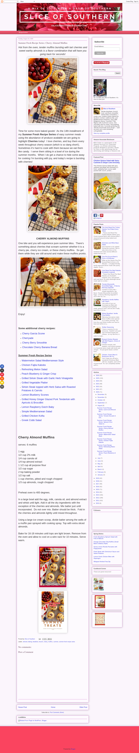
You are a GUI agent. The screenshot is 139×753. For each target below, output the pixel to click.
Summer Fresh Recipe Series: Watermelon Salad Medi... (106, 434)
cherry (45, 641)
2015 (98, 489)
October (100, 400)
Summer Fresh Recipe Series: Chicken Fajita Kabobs (105, 440)
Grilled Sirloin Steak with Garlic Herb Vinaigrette (47, 378)
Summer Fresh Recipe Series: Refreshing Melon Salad (106, 446)
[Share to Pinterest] (51, 639)
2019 (98, 478)
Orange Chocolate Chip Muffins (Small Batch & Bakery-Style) (106, 542)
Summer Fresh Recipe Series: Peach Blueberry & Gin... (106, 452)
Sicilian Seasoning (108, 327)
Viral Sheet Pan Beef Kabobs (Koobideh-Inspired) (111, 271)
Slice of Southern (109, 108)
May (99, 464)
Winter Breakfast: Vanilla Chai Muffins (110, 314)
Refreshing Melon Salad (34, 369)
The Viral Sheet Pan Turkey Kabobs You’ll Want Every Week (111, 229)
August (100, 405)
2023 (98, 384)
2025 (98, 378)
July (99, 458)
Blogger (73, 749)
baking (30, 641)
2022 (98, 386)
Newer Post (22, 707)
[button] (2, 366)
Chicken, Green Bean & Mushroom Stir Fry (109, 355)
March (100, 469)
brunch (41, 641)
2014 (98, 492)
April (99, 466)
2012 (98, 498)
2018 (98, 481)
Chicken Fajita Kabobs (34, 365)
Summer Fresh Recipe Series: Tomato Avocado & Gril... (106, 415)
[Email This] (43, 639)
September (101, 403)
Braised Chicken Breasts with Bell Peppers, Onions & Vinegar (111, 340)
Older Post (83, 707)
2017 (98, 484)
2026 (98, 375)
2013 (98, 495)
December (101, 394)
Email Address (99, 46)
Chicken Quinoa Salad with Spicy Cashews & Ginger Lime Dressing (107, 161)
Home (53, 707)
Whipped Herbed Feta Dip (102, 561)
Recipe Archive (23, 32)
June (99, 461)
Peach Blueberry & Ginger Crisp (39, 373)
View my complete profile (102, 133)
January (100, 475)
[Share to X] (47, 639)
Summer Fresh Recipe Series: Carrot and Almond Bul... (106, 409)
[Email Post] (39, 639)
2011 (97, 500)
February (101, 472)
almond (25, 641)
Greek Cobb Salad (32, 420)
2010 (98, 503)
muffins (50, 641)
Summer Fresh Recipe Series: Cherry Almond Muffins (105, 428)
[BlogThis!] (45, 639)
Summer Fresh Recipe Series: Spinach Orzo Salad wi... (104, 422)
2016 (98, 486)
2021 (98, 389)
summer (55, 641)
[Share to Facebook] (49, 639)
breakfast (35, 641)
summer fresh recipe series (67, 641)
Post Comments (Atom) (57, 712)
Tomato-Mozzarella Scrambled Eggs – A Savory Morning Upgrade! (111, 285)
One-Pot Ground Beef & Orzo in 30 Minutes (109, 257)
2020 (98, 392)
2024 (98, 381)
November (101, 397)
